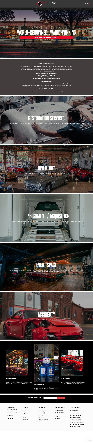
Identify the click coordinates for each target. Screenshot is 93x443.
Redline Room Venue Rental (75, 8)
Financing (41, 417)
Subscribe (61, 398)
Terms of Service (42, 410)
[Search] (85, 4)
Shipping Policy (42, 414)
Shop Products (52, 8)
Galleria (24, 417)
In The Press (25, 414)
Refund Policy (42, 412)
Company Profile (26, 410)
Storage (62, 8)
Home (11, 8)
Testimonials (26, 412)
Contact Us (25, 419)
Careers (24, 415)
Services (19, 8)
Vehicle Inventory (30, 8)
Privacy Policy (42, 415)
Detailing (41, 8)
